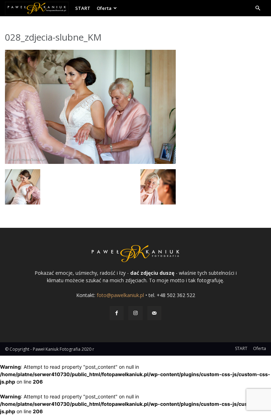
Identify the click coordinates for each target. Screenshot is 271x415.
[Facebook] (117, 313)
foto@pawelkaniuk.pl (120, 295)
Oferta (104, 8)
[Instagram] (135, 313)
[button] (257, 8)
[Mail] (154, 313)
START (82, 8)
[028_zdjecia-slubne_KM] (90, 162)
